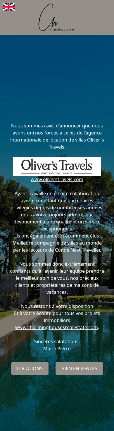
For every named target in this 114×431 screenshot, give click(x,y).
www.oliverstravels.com (57, 179)
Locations (30, 368)
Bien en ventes (79, 368)
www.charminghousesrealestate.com (56, 327)
